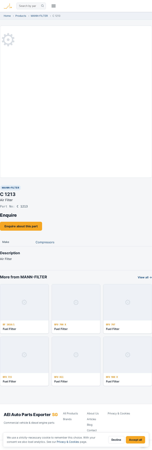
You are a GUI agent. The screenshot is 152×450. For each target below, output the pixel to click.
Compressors (45, 242)
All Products (70, 413)
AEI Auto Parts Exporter (31, 414)
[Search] (42, 6)
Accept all (135, 439)
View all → (145, 277)
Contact (92, 430)
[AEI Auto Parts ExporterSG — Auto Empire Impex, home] (8, 6)
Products (20, 15)
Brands (67, 419)
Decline (116, 439)
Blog (89, 424)
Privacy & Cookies (119, 413)
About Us (93, 413)
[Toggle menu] (53, 6)
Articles (91, 419)
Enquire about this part (21, 226)
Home (7, 15)
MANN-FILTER (39, 15)
